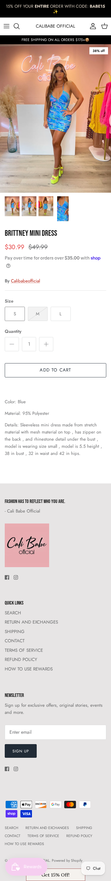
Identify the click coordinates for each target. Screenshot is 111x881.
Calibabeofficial (25, 281)
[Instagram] (16, 577)
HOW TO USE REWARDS (29, 669)
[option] (55, 118)
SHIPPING (15, 631)
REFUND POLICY (21, 659)
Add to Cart (55, 370)
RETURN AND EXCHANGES (31, 622)
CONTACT (15, 641)
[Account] (91, 26)
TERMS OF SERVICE (24, 650)
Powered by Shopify (67, 860)
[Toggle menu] (6, 26)
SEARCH (13, 613)
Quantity (13, 331)
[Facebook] (7, 577)
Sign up (20, 751)
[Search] (19, 26)
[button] (55, 875)
